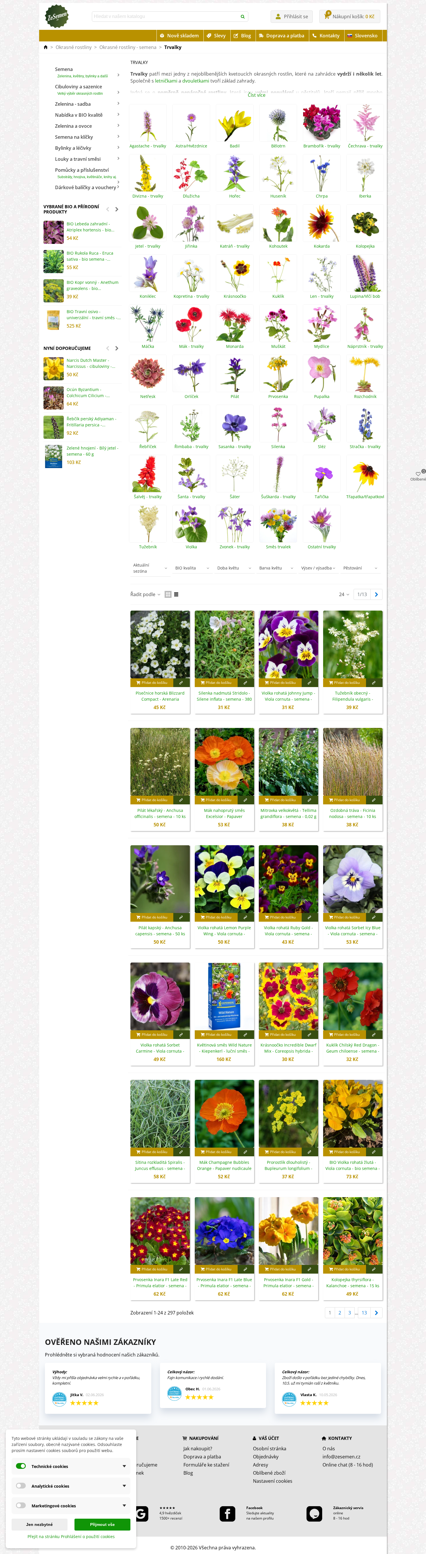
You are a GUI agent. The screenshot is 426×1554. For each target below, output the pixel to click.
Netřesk (147, 396)
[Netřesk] (148, 373)
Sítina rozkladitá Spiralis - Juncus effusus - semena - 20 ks (160, 1168)
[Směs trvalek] (278, 524)
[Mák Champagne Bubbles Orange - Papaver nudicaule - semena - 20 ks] (224, 1114)
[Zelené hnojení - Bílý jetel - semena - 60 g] (53, 456)
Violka (191, 546)
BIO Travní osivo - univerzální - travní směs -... (94, 314)
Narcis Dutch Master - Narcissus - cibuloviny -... (91, 363)
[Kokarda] (322, 223)
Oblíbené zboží (269, 1473)
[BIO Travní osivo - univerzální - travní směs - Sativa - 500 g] (53, 320)
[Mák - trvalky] (191, 323)
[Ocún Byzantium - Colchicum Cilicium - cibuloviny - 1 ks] (53, 398)
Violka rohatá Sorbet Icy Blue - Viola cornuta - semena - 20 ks (353, 934)
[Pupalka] (322, 373)
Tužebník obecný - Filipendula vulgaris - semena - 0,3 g (352, 699)
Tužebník (148, 546)
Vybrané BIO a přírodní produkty (71, 209)
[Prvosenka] (278, 373)
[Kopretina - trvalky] (191, 273)
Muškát (278, 346)
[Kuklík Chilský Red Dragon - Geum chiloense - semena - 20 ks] (353, 996)
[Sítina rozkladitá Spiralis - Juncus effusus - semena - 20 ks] (160, 1114)
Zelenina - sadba (73, 104)
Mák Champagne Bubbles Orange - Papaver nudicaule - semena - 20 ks (224, 1168)
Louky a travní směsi (78, 159)
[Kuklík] (278, 273)
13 (364, 1313)
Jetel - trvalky (147, 246)
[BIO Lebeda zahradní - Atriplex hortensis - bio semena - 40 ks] (53, 232)
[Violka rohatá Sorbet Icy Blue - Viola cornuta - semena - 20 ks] (353, 879)
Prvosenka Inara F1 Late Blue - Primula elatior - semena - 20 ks (224, 1285)
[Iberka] (365, 173)
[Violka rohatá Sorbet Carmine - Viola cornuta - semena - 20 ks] (160, 996)
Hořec (235, 196)
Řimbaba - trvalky (191, 446)
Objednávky (265, 1456)
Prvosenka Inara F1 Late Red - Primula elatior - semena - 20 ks (160, 1285)
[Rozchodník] (365, 373)
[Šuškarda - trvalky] (278, 473)
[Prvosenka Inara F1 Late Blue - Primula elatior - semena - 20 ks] (224, 1231)
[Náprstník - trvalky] (365, 323)
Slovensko (366, 35)
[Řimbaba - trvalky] (191, 423)
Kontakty (330, 35)
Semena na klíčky (74, 137)
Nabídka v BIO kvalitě (79, 115)
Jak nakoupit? (197, 1448)
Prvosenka (278, 396)
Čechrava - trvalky (365, 146)
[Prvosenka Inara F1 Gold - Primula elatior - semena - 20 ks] (288, 1231)
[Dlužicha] (191, 173)
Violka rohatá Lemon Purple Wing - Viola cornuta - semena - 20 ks (224, 934)
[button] (107, 209)
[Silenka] (278, 423)
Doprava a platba (285, 35)
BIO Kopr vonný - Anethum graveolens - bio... (93, 285)
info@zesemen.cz (342, 1456)
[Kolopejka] (365, 223)
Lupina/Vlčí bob (365, 296)
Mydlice (321, 346)
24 (342, 594)
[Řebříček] (148, 423)
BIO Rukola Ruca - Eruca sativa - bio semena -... (90, 256)
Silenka (278, 446)
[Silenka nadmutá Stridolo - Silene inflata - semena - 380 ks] (224, 644)
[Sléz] (322, 423)
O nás (329, 1448)
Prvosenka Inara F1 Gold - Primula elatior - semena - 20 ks (288, 1285)
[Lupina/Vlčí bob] (365, 273)
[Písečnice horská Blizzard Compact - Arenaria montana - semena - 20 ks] (160, 644)
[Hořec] (235, 173)
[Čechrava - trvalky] (365, 123)
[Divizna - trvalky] (148, 173)
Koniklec (148, 296)
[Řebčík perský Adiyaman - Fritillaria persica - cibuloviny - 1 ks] (53, 427)
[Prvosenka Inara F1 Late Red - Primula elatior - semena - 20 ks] (160, 1231)
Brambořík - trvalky (321, 146)
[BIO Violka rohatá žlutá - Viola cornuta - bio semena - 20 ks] (353, 1114)
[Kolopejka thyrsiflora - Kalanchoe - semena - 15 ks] (353, 1231)
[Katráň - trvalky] (235, 223)
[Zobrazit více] (181, 682)
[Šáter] (235, 473)
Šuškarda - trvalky (278, 496)
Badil (235, 146)
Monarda (235, 346)
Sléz (322, 446)
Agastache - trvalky (148, 146)
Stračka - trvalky (365, 446)
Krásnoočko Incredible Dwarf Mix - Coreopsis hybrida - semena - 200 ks (288, 1051)
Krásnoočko (235, 296)
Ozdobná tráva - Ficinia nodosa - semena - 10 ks (352, 813)
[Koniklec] (148, 273)
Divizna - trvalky (147, 196)
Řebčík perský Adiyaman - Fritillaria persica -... (91, 422)
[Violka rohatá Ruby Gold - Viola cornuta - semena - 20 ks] (288, 879)
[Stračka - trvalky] (365, 423)
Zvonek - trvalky (235, 546)
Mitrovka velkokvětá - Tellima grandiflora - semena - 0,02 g (288, 813)
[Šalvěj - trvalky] (148, 473)
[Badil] (235, 123)
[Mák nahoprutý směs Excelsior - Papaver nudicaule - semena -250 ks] (224, 762)
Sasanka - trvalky (235, 446)
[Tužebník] (148, 524)
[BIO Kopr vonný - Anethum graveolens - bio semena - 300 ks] (53, 290)
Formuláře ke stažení (206, 1465)
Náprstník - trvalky (365, 346)
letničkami (166, 81)
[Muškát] (278, 323)
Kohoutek (278, 246)
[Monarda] (235, 323)
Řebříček (147, 446)
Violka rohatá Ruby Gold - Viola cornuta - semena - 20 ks (288, 934)
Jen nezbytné (39, 1524)
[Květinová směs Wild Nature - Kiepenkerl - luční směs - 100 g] (224, 996)
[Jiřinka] (191, 223)
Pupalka (321, 396)
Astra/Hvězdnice (191, 146)
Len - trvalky (322, 296)
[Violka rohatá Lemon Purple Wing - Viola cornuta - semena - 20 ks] (224, 879)
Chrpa (322, 196)
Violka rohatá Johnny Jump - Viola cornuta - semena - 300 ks (288, 699)
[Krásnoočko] (235, 273)
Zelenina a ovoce (73, 126)
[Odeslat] (243, 16)
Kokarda (322, 246)
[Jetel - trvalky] (148, 223)
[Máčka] (148, 323)
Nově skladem (183, 35)
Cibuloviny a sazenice (79, 89)
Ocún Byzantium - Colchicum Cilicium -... (88, 392)
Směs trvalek (278, 546)
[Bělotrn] (278, 123)
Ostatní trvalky (322, 546)
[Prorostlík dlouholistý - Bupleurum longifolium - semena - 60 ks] (288, 1114)
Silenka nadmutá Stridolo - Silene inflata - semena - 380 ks (224, 699)
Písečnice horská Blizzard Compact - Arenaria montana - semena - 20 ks (160, 699)
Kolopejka (365, 246)
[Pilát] (235, 373)
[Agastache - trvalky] (148, 123)
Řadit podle (143, 594)
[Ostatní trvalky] (322, 524)
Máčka (148, 346)
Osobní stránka (269, 1448)
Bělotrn (278, 146)
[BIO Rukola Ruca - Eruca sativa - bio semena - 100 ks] (53, 261)
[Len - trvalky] (322, 273)
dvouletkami (195, 81)
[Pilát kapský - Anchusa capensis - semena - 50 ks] (160, 879)
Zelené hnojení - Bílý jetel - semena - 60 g (93, 451)
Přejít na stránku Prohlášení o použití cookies (71, 1536)
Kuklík (278, 296)
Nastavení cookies (272, 1481)
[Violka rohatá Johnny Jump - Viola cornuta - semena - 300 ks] (288, 644)
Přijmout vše (102, 1524)
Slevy (220, 35)
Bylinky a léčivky (73, 148)
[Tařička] (322, 473)
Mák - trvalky (191, 346)
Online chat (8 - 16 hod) (348, 1465)
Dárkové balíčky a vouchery (85, 187)
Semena (81, 72)
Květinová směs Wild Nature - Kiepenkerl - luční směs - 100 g (224, 1051)
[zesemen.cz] (56, 16)
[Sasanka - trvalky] (235, 423)
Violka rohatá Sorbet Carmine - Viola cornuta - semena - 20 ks (160, 1051)
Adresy (260, 1465)
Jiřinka (191, 246)
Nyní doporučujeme (67, 348)
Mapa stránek (129, 1473)
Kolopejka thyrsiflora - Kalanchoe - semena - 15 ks (352, 1282)
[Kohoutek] (278, 223)
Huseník (278, 196)
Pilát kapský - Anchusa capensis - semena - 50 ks (160, 930)
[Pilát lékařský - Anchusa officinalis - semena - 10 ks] (160, 762)
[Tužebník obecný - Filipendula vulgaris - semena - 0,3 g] (353, 644)
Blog (246, 35)
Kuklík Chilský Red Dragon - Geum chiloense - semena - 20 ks (352, 1051)
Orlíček (191, 396)
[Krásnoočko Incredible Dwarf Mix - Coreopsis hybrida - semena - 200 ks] (288, 996)
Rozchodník (365, 396)
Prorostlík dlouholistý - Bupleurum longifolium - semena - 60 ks (288, 1168)
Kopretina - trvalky (191, 296)
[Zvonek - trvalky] (235, 524)
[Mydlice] (322, 323)
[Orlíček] (191, 373)
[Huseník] (278, 173)
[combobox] (165, 16)
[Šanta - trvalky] (191, 473)
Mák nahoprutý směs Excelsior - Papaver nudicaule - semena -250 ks (224, 816)
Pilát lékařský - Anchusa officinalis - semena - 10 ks (160, 813)
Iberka (365, 196)
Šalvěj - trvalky (148, 496)
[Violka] (191, 524)
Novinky (122, 1456)
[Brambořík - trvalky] (322, 123)
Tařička (322, 496)
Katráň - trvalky (235, 246)
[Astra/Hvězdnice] (191, 123)
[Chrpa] (322, 173)
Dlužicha (191, 196)
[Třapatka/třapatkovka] (365, 473)
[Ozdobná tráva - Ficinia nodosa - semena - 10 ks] (353, 762)
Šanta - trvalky (191, 496)
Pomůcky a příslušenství (86, 173)
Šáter (235, 496)
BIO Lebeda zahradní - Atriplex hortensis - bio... (90, 227)
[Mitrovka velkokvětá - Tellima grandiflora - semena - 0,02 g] (288, 762)
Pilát (235, 396)
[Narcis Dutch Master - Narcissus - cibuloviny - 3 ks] (53, 368)
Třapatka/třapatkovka (365, 496)
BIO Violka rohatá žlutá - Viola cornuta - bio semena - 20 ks (352, 1168)
